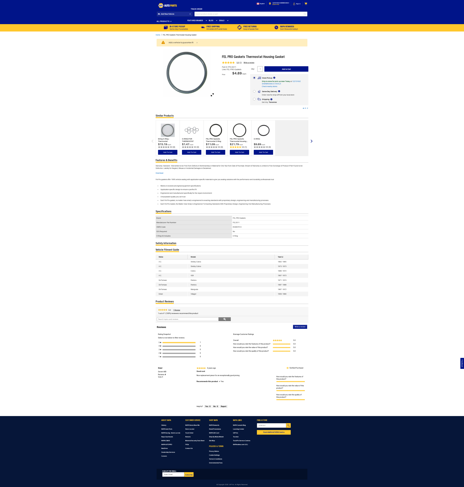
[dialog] (297, 3)
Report (223, 406)
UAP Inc (235, 433)
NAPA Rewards (214, 425)
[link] (232, 62)
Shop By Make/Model (216, 437)
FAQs (187, 444)
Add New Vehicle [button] (167, 14)
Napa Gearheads (167, 437)
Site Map (212, 441)
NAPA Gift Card (214, 433)
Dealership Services (168, 452)
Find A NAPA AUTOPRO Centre (273, 432)
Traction (236, 437)
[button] (260, 3)
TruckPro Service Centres (241, 441)
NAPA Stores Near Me (192, 425)
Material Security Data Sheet (194, 441)
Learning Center (238, 429)
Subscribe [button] (189, 475)
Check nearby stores (269, 86)
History (163, 425)
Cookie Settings (214, 455)
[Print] (303, 108)
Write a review (249, 62)
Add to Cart (286, 69)
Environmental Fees (215, 463)
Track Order (196, 9)
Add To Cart (167, 152)
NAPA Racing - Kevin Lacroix (170, 433)
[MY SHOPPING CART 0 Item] (305, 3)
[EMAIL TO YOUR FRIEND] (305, 108)
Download (159, 173)
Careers (164, 456)
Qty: (253, 69)
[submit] (305, 14)
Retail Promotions (215, 429)
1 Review (177, 310)
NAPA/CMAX (165, 441)
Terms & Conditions (215, 459)
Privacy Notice (214, 451)
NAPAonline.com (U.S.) (240, 444)
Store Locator (189, 429)
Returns (188, 437)
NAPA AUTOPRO (166, 444)
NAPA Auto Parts (166, 429)
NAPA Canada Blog (239, 425)
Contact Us (189, 448)
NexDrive (164, 448)
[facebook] (307, 108)
